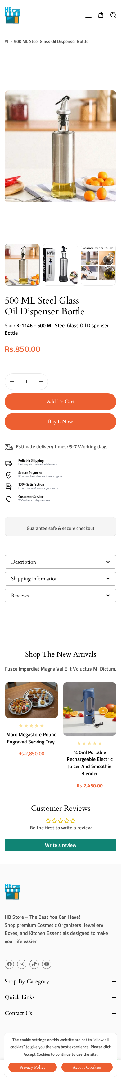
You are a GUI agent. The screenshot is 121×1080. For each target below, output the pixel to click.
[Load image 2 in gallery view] (60, 265)
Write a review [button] (60, 845)
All (7, 41)
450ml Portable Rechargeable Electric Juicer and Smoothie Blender (90, 763)
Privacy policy (33, 1067)
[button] (88, 15)
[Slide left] (10, 264)
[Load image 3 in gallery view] (98, 265)
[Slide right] (110, 264)
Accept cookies (87, 1067)
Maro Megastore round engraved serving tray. (31, 738)
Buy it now (60, 421)
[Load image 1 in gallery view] (22, 265)
